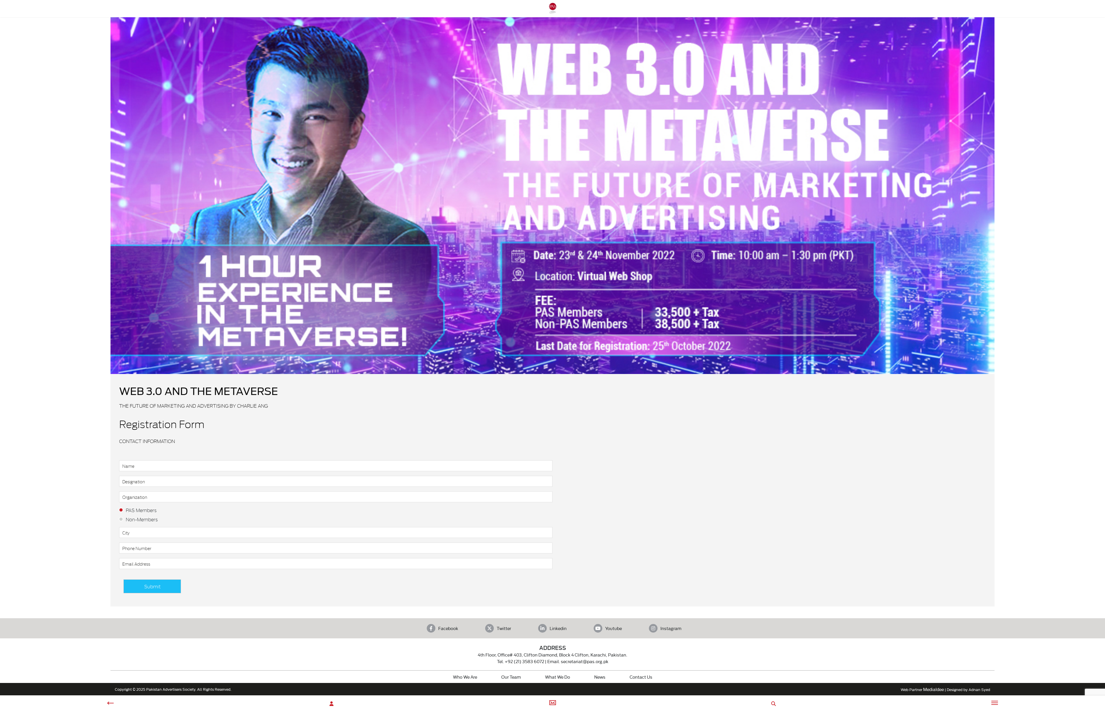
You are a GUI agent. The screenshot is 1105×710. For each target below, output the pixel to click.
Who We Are (465, 677)
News (599, 677)
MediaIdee (933, 689)
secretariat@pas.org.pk (584, 661)
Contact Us (641, 677)
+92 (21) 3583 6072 (524, 661)
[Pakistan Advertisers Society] (552, 11)
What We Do (557, 677)
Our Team (511, 677)
